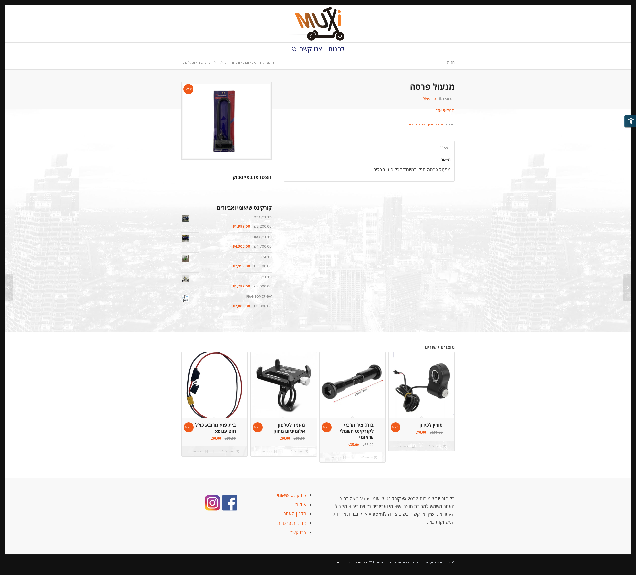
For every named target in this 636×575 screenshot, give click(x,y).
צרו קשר (298, 532)
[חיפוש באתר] (292, 49)
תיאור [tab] (444, 147)
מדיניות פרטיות (292, 523)
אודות (300, 504)
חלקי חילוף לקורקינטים (420, 124)
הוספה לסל (436, 446)
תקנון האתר (294, 514)
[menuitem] (336, 49)
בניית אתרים (361, 562)
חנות (451, 62)
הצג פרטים (405, 446)
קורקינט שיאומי (291, 495)
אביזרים (438, 124)
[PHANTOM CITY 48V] (627, 287)
